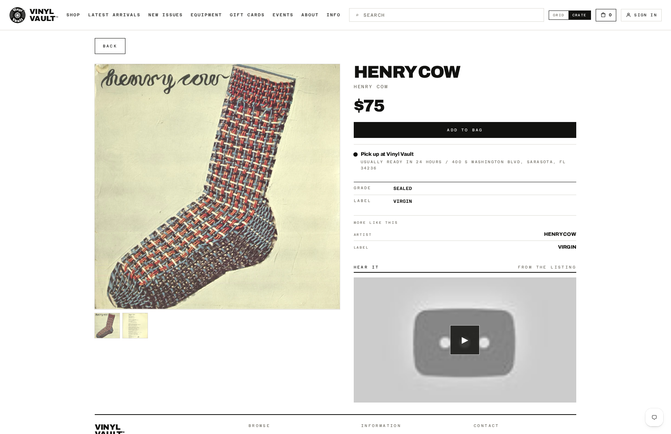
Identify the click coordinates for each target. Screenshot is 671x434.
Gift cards (247, 14)
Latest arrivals (114, 14)
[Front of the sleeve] (107, 325)
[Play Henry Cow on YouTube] (465, 340)
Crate (581, 15)
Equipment (206, 14)
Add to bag (465, 130)
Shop (73, 14)
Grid (560, 15)
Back (110, 46)
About (310, 14)
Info (334, 14)
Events (283, 14)
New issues (165, 14)
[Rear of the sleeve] (135, 325)
